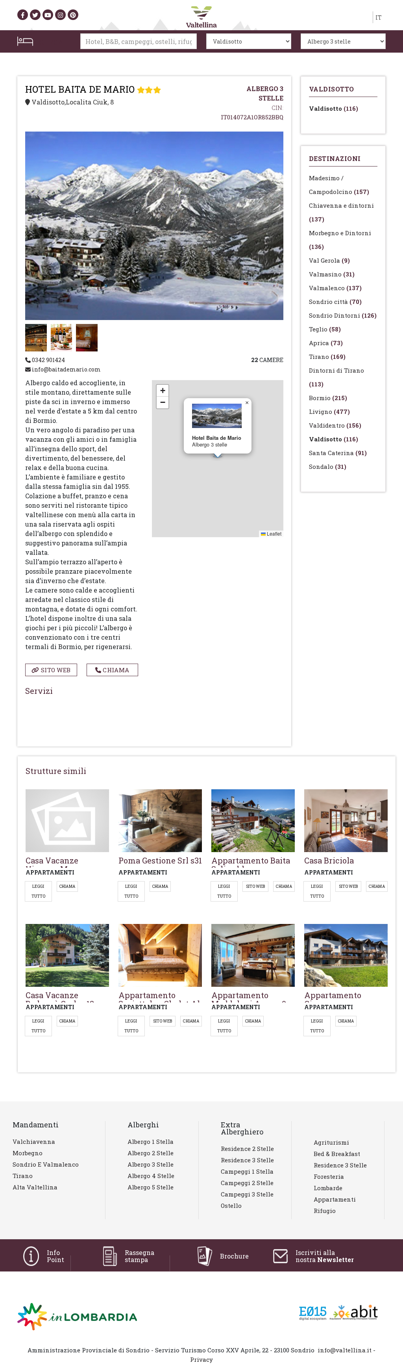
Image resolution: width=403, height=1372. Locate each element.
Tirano (327, 356)
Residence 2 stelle (247, 1148)
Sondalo (327, 466)
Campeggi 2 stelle (247, 1183)
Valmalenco (335, 288)
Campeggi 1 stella (247, 1171)
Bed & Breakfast (337, 1154)
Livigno (329, 411)
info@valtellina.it (345, 1350)
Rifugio (325, 1211)
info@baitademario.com (66, 369)
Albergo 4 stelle (151, 1176)
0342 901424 (48, 360)
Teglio (325, 329)
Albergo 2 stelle (151, 1153)
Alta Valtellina (35, 1187)
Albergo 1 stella (151, 1141)
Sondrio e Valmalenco (46, 1164)
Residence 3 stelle (247, 1160)
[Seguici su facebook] (22, 14)
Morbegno (28, 1153)
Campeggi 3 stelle (247, 1194)
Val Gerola (329, 260)
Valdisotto (333, 108)
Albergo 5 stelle (151, 1187)
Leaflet (273, 533)
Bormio (328, 398)
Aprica (326, 343)
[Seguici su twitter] (35, 14)
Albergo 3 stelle (151, 1164)
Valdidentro (335, 425)
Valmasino (332, 274)
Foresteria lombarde (329, 1182)
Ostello (231, 1205)
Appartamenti (335, 1199)
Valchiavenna (34, 1141)
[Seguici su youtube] (48, 14)
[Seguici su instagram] (60, 14)
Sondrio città (335, 301)
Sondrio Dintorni (343, 315)
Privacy (201, 1359)
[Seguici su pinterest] (73, 14)
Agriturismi (331, 1142)
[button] (246, 403)
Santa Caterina (338, 453)
